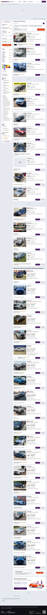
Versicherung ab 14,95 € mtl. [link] (31, 276)
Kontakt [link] (14, 607)
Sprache (2, 611)
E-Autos (3, 58)
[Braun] (6, 65)
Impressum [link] (2, 607)
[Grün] (3, 67)
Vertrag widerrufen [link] (9, 607)
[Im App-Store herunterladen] (32, 613)
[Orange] (6, 67)
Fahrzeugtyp (4, 56)
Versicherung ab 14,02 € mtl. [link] (31, 192)
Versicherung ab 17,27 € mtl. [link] (31, 37)
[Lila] (4, 69)
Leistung (3, 54)
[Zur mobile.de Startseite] (8, 1)
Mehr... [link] (3, 121)
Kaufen (4, 32)
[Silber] (3, 69)
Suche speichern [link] (6, 46)
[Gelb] (8, 65)
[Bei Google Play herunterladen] (38, 613)
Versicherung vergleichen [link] (30, 103)
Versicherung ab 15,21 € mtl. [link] (31, 367)
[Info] (8, 132)
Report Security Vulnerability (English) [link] (6, 608)
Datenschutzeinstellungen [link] (24, 607)
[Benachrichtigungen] (37, 1)
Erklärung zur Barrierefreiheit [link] (33, 607)
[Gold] (9, 65)
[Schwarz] (9, 67)
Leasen (9, 32)
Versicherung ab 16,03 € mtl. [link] (31, 52)
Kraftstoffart (4, 52)
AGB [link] (5, 607)
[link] (38, 1)
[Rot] (8, 67)
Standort (3, 48)
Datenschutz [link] (18, 607)
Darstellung (9, 611)
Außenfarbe (4, 64)
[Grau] (4, 67)
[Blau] (4, 65)
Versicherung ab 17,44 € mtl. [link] (31, 132)
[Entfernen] (19, 25)
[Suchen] (43, 23)
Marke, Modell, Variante (5, 27)
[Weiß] (6, 69)
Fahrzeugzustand (4, 24)
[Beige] (3, 65)
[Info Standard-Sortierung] (27, 29)
